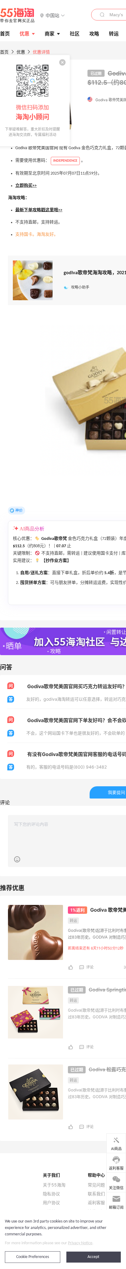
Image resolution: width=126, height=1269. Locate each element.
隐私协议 (51, 1193)
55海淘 (17, 15)
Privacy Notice (80, 1243)
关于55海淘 (54, 1184)
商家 (49, 34)
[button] (52, 15)
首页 (4, 51)
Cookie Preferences (32, 1257)
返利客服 (96, 1202)
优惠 (24, 34)
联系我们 (96, 1193)
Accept (93, 1257)
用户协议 (51, 1202)
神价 (19, 510)
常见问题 (96, 1184)
